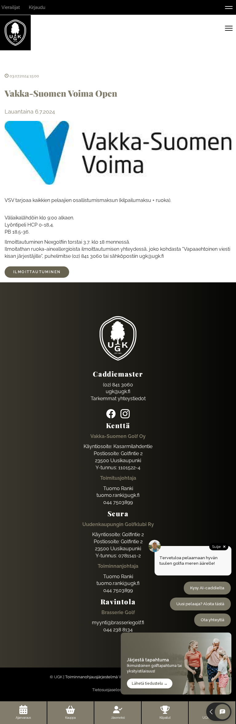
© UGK (56, 677)
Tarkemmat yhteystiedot (118, 398)
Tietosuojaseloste (108, 689)
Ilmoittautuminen (37, 272)
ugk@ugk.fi (118, 391)
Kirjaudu (37, 7)
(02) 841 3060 (118, 385)
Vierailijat (11, 7)
